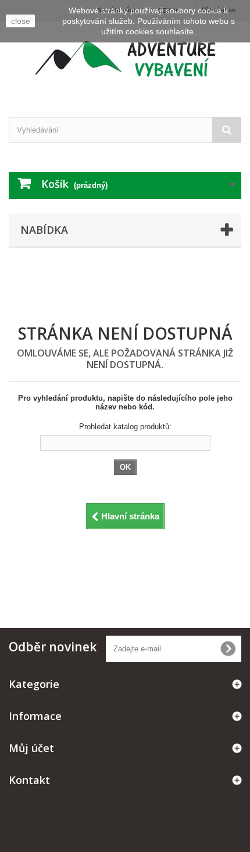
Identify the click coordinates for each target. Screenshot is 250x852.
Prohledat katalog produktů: (125, 426)
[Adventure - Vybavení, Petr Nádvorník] (125, 59)
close (20, 21)
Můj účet (31, 748)
